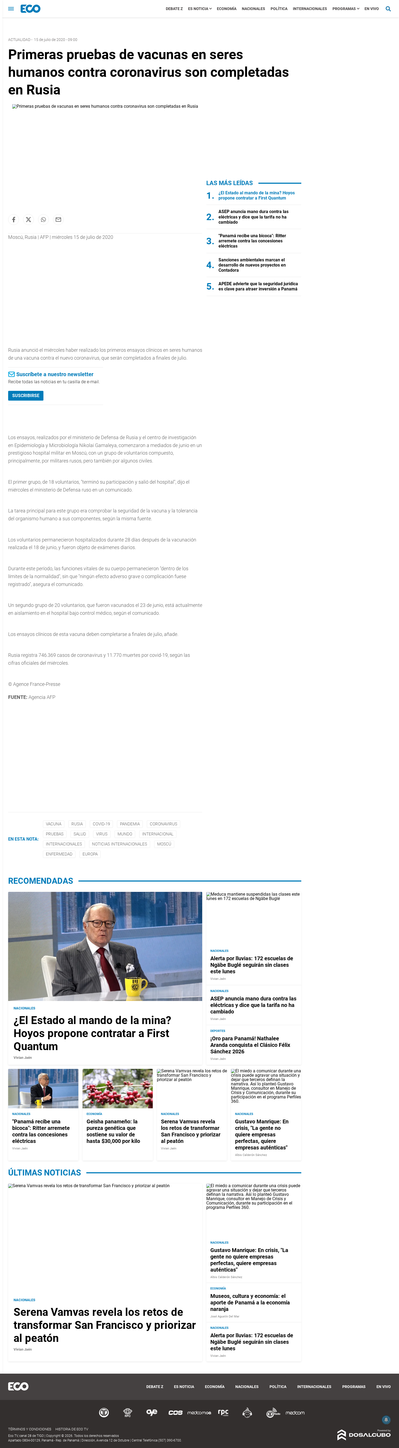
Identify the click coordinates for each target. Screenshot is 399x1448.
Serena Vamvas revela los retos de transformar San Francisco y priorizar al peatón (190, 1131)
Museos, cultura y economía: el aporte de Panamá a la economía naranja (250, 1302)
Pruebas (55, 834)
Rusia (77, 824)
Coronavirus (163, 824)
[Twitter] (28, 219)
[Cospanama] (176, 1417)
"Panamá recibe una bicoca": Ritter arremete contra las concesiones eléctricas (252, 241)
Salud (80, 834)
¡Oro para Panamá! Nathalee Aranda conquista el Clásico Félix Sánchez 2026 (250, 1045)
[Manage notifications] (386, 1419)
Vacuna (53, 824)
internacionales (64, 844)
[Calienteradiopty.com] (247, 1417)
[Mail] (58, 219)
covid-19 (101, 824)
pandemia (130, 824)
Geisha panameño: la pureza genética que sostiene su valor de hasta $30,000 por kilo (113, 1131)
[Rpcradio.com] (223, 1417)
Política (279, 9)
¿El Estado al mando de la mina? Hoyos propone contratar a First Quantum (256, 195)
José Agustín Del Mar (224, 1316)
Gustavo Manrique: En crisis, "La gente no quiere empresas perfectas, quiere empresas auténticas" (262, 1134)
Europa (90, 854)
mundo (125, 834)
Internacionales (310, 9)
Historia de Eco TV (71, 1429)
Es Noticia (198, 9)
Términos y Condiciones (29, 1429)
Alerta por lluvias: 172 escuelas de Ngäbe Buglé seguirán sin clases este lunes (251, 965)
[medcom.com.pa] (295, 1417)
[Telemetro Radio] (271, 1417)
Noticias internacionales (119, 844)
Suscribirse (25, 395)
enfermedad (59, 854)
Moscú (164, 844)
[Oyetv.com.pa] (152, 1417)
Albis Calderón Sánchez (251, 1155)
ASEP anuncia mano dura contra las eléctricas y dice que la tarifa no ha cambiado (253, 216)
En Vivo (372, 9)
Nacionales (253, 9)
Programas (344, 9)
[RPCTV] (128, 1417)
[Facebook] (13, 219)
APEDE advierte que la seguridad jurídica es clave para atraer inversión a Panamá (258, 286)
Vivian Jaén (23, 1058)
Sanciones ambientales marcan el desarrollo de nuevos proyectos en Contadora (252, 265)
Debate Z (174, 9)
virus (101, 834)
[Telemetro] (104, 1417)
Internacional (157, 834)
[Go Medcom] (199, 1417)
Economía (226, 9)
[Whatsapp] (43, 219)
